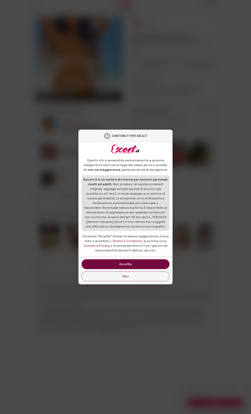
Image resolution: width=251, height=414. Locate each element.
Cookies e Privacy (97, 246)
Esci (126, 276)
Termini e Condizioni (127, 241)
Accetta (125, 264)
